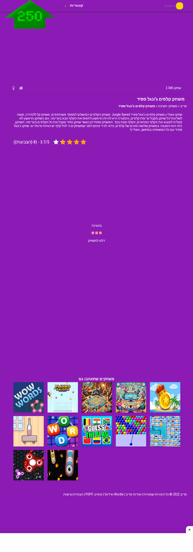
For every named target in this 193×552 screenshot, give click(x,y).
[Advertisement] (96, 47)
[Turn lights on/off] (13, 88)
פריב (183, 106)
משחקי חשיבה (167, 106)
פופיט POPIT (93, 494)
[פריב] (30, 30)
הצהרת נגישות (73, 494)
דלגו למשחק (96, 240)
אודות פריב (133, 494)
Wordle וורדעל (114, 494)
